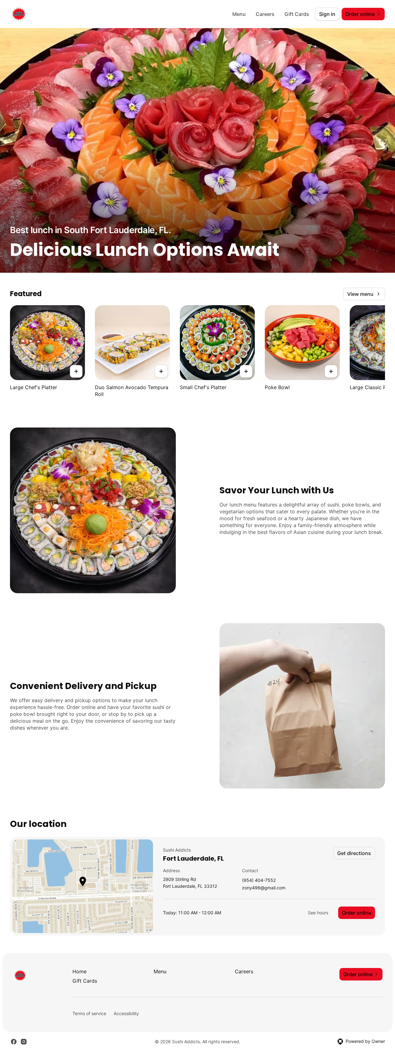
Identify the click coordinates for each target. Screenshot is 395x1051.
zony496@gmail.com (263, 888)
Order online (356, 913)
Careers (265, 14)
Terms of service (89, 1013)
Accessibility (126, 1013)
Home (79, 971)
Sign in (327, 14)
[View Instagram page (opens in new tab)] (23, 1041)
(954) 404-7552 (259, 880)
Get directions (354, 853)
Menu (239, 14)
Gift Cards (296, 14)
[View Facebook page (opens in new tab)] (13, 1041)
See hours (318, 912)
